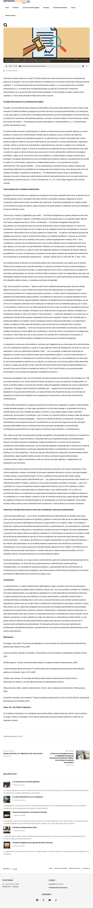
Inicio (7, 7)
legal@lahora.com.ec (56, 884)
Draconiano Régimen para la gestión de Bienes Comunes (32, 843)
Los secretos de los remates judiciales (26, 782)
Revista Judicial (10, 15)
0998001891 (6, 887)
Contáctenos (86, 868)
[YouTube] (49, 900)
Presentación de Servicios (58, 887)
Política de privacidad (60, 868)
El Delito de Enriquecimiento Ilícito (24, 827)
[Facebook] (37, 900)
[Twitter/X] (43, 900)
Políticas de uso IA (74, 868)
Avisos (73, 7)
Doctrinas (16, 7)
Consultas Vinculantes (60, 7)
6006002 (15, 887)
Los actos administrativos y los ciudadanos (27, 797)
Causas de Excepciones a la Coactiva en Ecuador (29, 812)
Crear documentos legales (31, 7)
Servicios (46, 7)
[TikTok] (56, 900)
